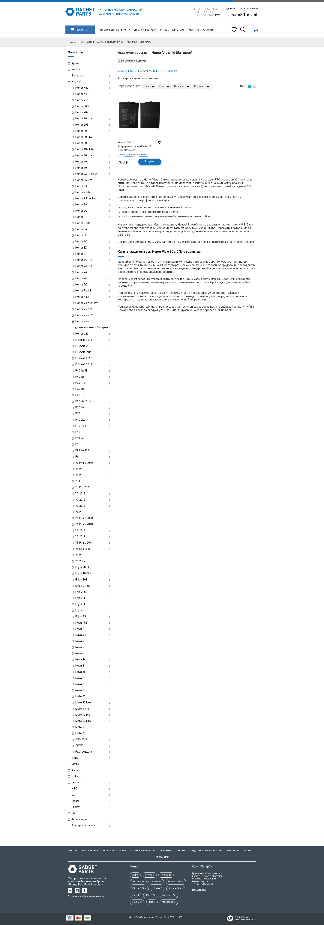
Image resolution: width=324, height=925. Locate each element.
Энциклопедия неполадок (206, 850)
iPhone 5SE (138, 882)
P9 (77, 444)
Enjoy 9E (80, 598)
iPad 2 (152, 902)
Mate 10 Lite (83, 721)
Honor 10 (81, 168)
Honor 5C (81, 285)
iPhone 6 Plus (176, 889)
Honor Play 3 (83, 291)
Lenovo (76, 782)
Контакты (208, 29)
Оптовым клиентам (172, 29)
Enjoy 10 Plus (83, 573)
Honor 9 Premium (85, 199)
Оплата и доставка (145, 29)
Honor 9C (81, 211)
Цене (147, 86)
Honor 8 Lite (83, 223)
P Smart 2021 (83, 340)
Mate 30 (80, 696)
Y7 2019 (80, 494)
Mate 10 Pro (83, 715)
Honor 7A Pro (83, 266)
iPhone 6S (166, 875)
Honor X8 (81, 94)
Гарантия (193, 29)
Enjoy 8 (79, 610)
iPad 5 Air (151, 895)
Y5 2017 (80, 561)
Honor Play (82, 297)
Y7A (77, 481)
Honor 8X (81, 248)
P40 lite (80, 377)
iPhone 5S (156, 882)
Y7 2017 (80, 506)
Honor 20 (81, 143)
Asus (75, 770)
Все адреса (199, 890)
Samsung (77, 76)
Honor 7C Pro (83, 260)
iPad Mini (137, 902)
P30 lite (80, 389)
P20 (77, 414)
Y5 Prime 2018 (84, 543)
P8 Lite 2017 (83, 450)
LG (73, 795)
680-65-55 (242, 14)
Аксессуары (79, 819)
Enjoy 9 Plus (82, 586)
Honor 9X (81, 186)
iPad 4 (135, 895)
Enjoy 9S (80, 592)
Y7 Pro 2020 (82, 487)
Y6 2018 (80, 531)
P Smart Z (81, 346)
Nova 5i (80, 653)
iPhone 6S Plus (176, 882)
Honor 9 (80, 217)
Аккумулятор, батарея (93, 328)
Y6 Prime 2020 (84, 518)
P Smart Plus (83, 352)
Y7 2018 (80, 500)
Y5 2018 (80, 555)
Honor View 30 (84, 309)
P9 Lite (79, 438)
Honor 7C (81, 278)
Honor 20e (81, 112)
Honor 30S (82, 106)
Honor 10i (81, 162)
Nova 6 (79, 641)
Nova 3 (79, 684)
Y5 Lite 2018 (83, 549)
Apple (75, 63)
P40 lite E (81, 371)
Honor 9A (81, 205)
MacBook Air (169, 895)
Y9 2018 (80, 475)
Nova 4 (79, 666)
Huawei (76, 82)
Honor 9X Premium (86, 174)
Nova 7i (80, 629)
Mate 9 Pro (82, 709)
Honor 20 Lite (83, 119)
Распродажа (83, 752)
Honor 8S (81, 235)
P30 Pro (80, 383)
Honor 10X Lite (84, 149)
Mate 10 (80, 727)
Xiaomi (76, 69)
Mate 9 (79, 733)
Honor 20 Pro (83, 137)
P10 (77, 432)
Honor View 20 (84, 315)
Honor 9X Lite (83, 180)
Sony (75, 758)
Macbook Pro (169, 902)
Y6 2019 (80, 512)
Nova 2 (79, 690)
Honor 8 (80, 254)
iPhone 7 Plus (139, 889)
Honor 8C (81, 241)
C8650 (79, 745)
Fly (73, 813)
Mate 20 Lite (83, 703)
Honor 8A (81, 229)
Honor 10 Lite (83, 155)
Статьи (180, 850)
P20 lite (80, 408)
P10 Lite (80, 420)
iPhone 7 (149, 875)
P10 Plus (80, 426)
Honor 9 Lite (83, 192)
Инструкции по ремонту (115, 29)
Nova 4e (80, 659)
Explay (76, 807)
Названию (179, 86)
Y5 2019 (80, 537)
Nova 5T (80, 647)
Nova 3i (80, 678)
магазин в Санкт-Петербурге (243, 9)
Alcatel (76, 801)
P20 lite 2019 (83, 401)
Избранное (162, 857)
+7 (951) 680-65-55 (202, 884)
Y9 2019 (80, 469)
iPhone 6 (157, 889)
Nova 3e (80, 672)
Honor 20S (82, 125)
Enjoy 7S (80, 617)
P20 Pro (80, 395)
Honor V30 (81, 100)
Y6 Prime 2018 (84, 524)
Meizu (75, 764)
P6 (77, 457)
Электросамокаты (83, 826)
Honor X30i (82, 88)
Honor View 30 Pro (86, 303)
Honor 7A (81, 272)
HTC (74, 789)
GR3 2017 (81, 740)
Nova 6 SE (81, 635)
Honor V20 (81, 334)
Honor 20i (81, 131)
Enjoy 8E (80, 604)
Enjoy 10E (81, 580)
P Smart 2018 (83, 364)
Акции (248, 850)
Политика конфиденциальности (86, 896)
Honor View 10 (84, 321)
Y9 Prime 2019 (84, 463)
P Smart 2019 (83, 358)
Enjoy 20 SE (82, 567)
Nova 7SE (81, 623)
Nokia (75, 776)
